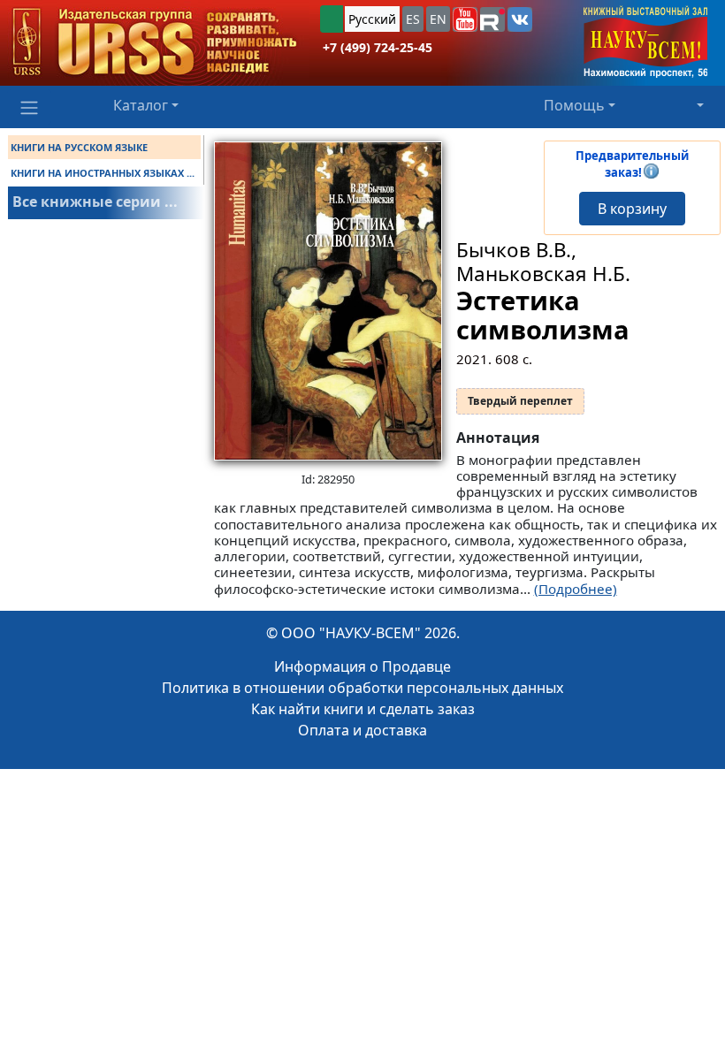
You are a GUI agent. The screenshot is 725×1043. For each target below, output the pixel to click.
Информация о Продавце (362, 666)
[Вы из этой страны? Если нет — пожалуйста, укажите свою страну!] (331, 19)
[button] (465, 19)
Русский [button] (372, 19)
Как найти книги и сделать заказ (363, 709)
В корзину (632, 208)
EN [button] (438, 19)
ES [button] (413, 19)
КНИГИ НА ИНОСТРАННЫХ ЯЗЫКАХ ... (103, 172)
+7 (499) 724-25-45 (377, 47)
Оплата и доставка (362, 730)
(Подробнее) (575, 589)
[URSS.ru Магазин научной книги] (154, 43)
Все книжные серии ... (95, 201)
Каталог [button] (140, 105)
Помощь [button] (574, 105)
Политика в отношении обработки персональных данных (362, 687)
